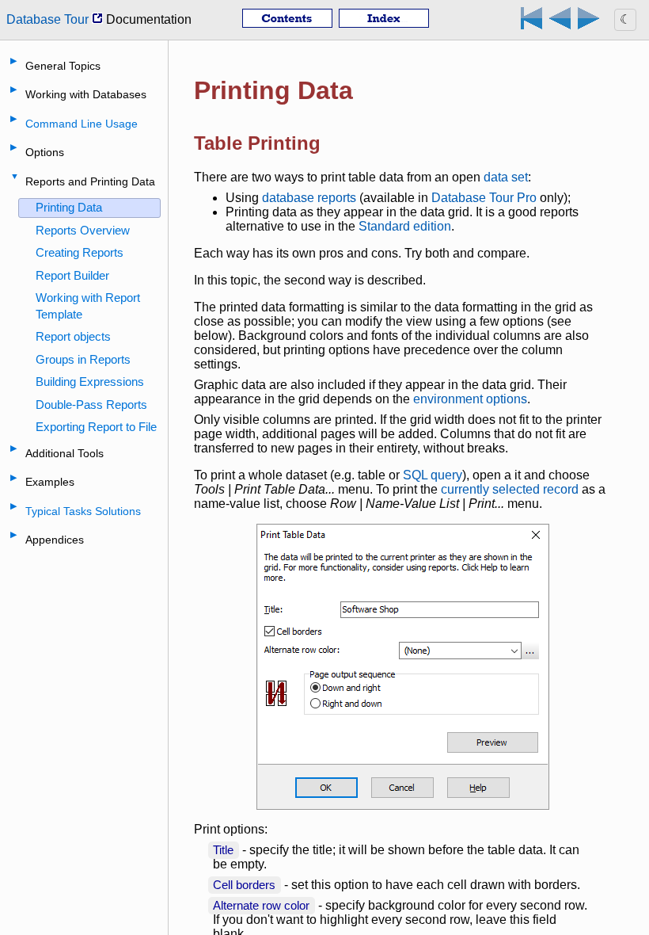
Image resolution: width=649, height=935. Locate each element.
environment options (470, 399)
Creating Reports (79, 252)
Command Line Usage (81, 123)
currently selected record (510, 489)
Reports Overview (83, 230)
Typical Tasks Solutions (83, 511)
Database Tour (49, 19)
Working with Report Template (88, 306)
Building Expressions (90, 381)
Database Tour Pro (484, 197)
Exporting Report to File (96, 426)
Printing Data (69, 207)
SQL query (432, 475)
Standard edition (405, 226)
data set (506, 177)
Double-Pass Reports (91, 404)
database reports (309, 197)
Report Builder (72, 275)
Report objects (73, 336)
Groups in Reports (83, 359)
